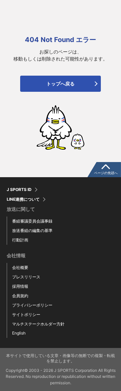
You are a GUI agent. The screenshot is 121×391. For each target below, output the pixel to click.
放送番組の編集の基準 (32, 230)
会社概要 (20, 267)
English (19, 333)
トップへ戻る (60, 83)
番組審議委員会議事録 (32, 221)
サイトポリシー (26, 314)
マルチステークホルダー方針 (38, 323)
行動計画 (20, 239)
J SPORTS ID (19, 189)
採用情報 (20, 286)
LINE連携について (23, 199)
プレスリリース (26, 276)
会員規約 (20, 295)
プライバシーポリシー (32, 305)
